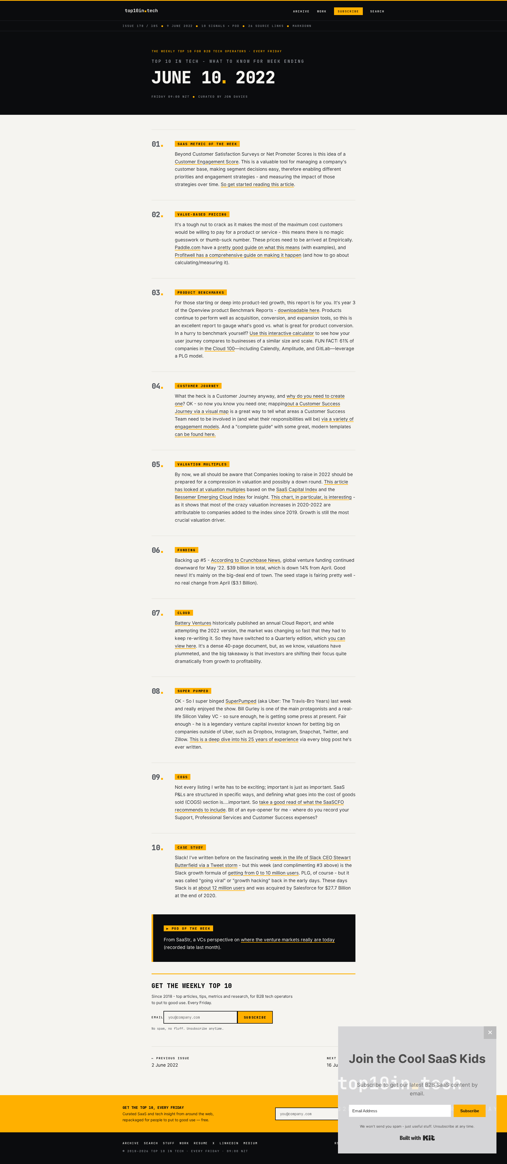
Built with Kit (417, 1138)
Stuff (169, 1143)
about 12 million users (221, 888)
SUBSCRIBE (255, 1017)
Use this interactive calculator (282, 333)
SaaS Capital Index (296, 489)
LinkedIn (229, 1143)
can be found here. (195, 434)
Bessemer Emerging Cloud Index (210, 497)
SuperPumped (241, 701)
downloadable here (298, 310)
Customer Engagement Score (206, 161)
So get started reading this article (257, 184)
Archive (301, 11)
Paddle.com (187, 247)
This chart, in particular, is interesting (311, 497)
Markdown (302, 26)
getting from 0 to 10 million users (263, 873)
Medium (250, 1143)
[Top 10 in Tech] (146, 11)
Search (377, 11)
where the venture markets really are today (288, 939)
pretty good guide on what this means (259, 247)
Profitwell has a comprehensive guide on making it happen (238, 255)
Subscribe (348, 11)
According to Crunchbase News (245, 560)
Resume (201, 1143)
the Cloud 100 (220, 348)
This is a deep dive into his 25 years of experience (244, 739)
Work (322, 11)
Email (157, 1017)
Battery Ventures (193, 623)
